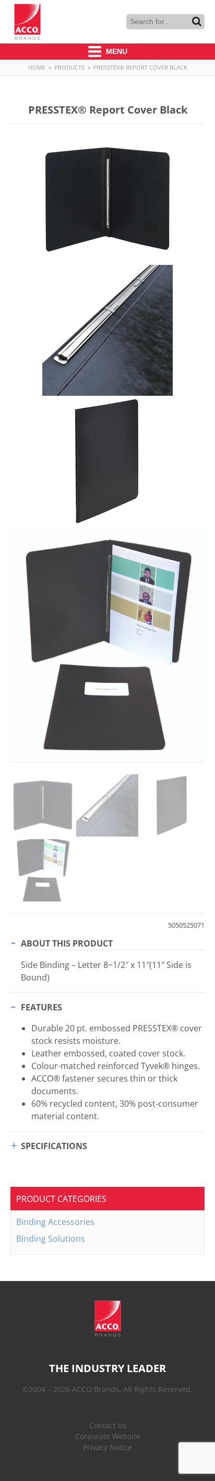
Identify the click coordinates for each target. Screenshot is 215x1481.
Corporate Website (107, 1436)
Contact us (107, 1425)
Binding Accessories (55, 1222)
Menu (115, 51)
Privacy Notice (107, 1447)
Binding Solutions (50, 1238)
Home (36, 67)
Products (69, 67)
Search (197, 21)
